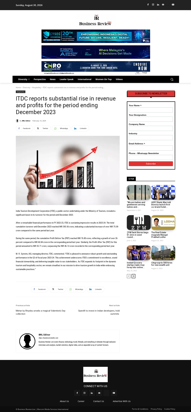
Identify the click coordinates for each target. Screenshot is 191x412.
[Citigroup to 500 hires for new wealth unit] (163, 252)
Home (18, 87)
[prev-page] (129, 276)
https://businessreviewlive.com (48, 338)
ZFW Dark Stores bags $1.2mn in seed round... (137, 234)
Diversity (26, 87)
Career (81, 401)
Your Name (135, 105)
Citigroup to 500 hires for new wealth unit (161, 264)
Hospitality (36, 87)
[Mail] (163, 5)
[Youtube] (173, 5)
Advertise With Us (122, 401)
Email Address (137, 143)
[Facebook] (148, 5)
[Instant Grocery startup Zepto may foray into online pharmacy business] (139, 252)
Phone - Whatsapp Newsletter (144, 153)
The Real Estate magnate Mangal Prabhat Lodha (159, 234)
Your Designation (137, 115)
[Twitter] (168, 5)
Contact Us (98, 401)
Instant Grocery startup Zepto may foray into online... (136, 265)
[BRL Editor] (18, 120)
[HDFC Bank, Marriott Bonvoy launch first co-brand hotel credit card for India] (163, 192)
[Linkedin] (158, 5)
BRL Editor (26, 121)
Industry (133, 133)
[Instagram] (153, 5)
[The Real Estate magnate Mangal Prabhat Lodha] (163, 222)
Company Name (137, 124)
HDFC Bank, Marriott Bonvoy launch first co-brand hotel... (161, 204)
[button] (171, 79)
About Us (64, 401)
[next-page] (133, 276)
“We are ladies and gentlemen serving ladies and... (136, 204)
